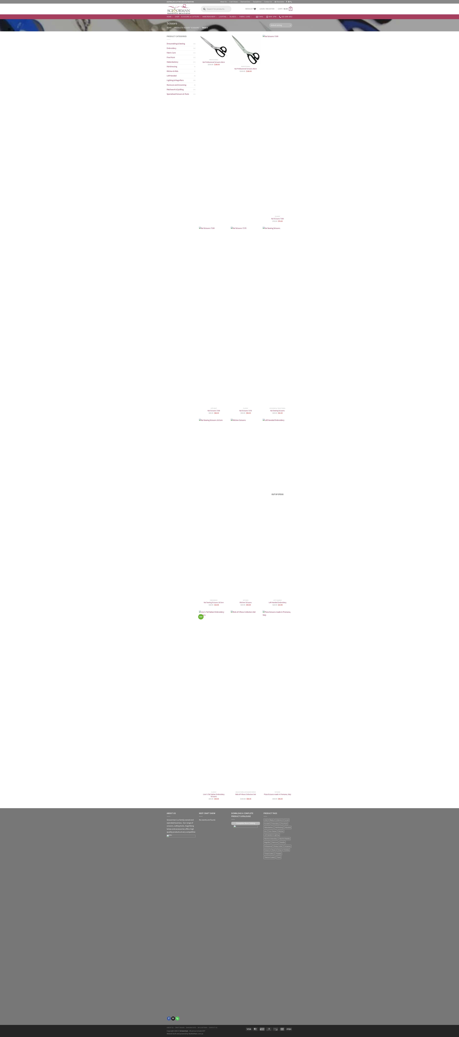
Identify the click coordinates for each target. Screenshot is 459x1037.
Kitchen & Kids (172, 71)
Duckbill (266, 824)
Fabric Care (244, 17)
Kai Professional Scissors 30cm (246, 69)
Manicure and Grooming (176, 85)
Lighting (222, 17)
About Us (223, 2)
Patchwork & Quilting (175, 89)
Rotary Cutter (278, 846)
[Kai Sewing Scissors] (277, 316)
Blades (233, 17)
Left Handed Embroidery (277, 602)
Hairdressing (172, 66)
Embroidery (171, 48)
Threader (278, 854)
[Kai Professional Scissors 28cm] (214, 46)
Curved (286, 820)
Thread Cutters (268, 854)
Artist (266, 820)
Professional (268, 846)
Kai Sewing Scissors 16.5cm (214, 602)
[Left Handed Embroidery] (277, 508)
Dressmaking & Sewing (176, 43)
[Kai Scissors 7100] (277, 124)
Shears (273, 850)
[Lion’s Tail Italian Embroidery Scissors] (214, 700)
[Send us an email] (289, 2)
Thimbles (286, 850)
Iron (265, 831)
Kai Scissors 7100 (277, 219)
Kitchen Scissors (246, 602)
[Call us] (291, 2)
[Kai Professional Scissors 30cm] (245, 50)
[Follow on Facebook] (286, 2)
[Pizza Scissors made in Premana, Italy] (277, 700)
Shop (177, 17)
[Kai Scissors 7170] (245, 316)
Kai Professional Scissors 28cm (214, 62)
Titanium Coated (269, 857)
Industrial (288, 827)
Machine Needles (284, 839)
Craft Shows (233, 2)
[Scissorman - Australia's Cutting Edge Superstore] (181, 9)
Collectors (279, 820)
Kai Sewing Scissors (277, 411)
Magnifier (267, 842)
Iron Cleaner (272, 831)
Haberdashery (209, 17)
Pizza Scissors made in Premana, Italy (277, 794)
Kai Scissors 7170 (245, 411)
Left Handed (172, 76)
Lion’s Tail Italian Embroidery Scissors (213, 795)
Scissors (266, 850)
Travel (279, 857)
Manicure (275, 842)
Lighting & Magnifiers (175, 80)
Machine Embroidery (270, 839)
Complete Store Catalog (245, 823)
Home (169, 17)
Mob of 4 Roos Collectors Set (245, 794)
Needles (282, 842)
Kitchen (281, 831)
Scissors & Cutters (190, 17)
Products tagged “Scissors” (187, 28)
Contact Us (268, 2)
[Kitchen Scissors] (245, 508)
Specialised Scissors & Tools (178, 94)
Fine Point (171, 57)
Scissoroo (287, 846)
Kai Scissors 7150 (214, 411)
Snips (279, 850)
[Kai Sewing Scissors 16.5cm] (214, 508)
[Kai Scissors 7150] (214, 316)
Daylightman (257, 2)
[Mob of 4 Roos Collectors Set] (245, 700)
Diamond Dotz (245, 2)
